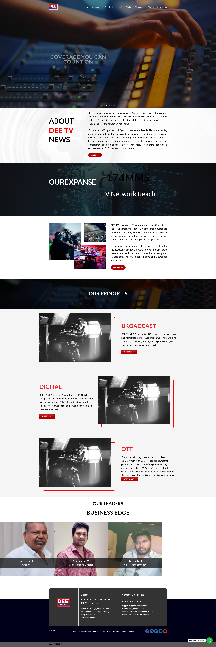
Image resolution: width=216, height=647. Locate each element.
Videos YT (119, 7)
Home (86, 7)
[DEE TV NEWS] (53, 7)
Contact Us (162, 7)
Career (151, 7)
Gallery (129, 7)
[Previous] (7, 54)
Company (96, 7)
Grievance (139, 7)
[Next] (209, 54)
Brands (107, 7)
